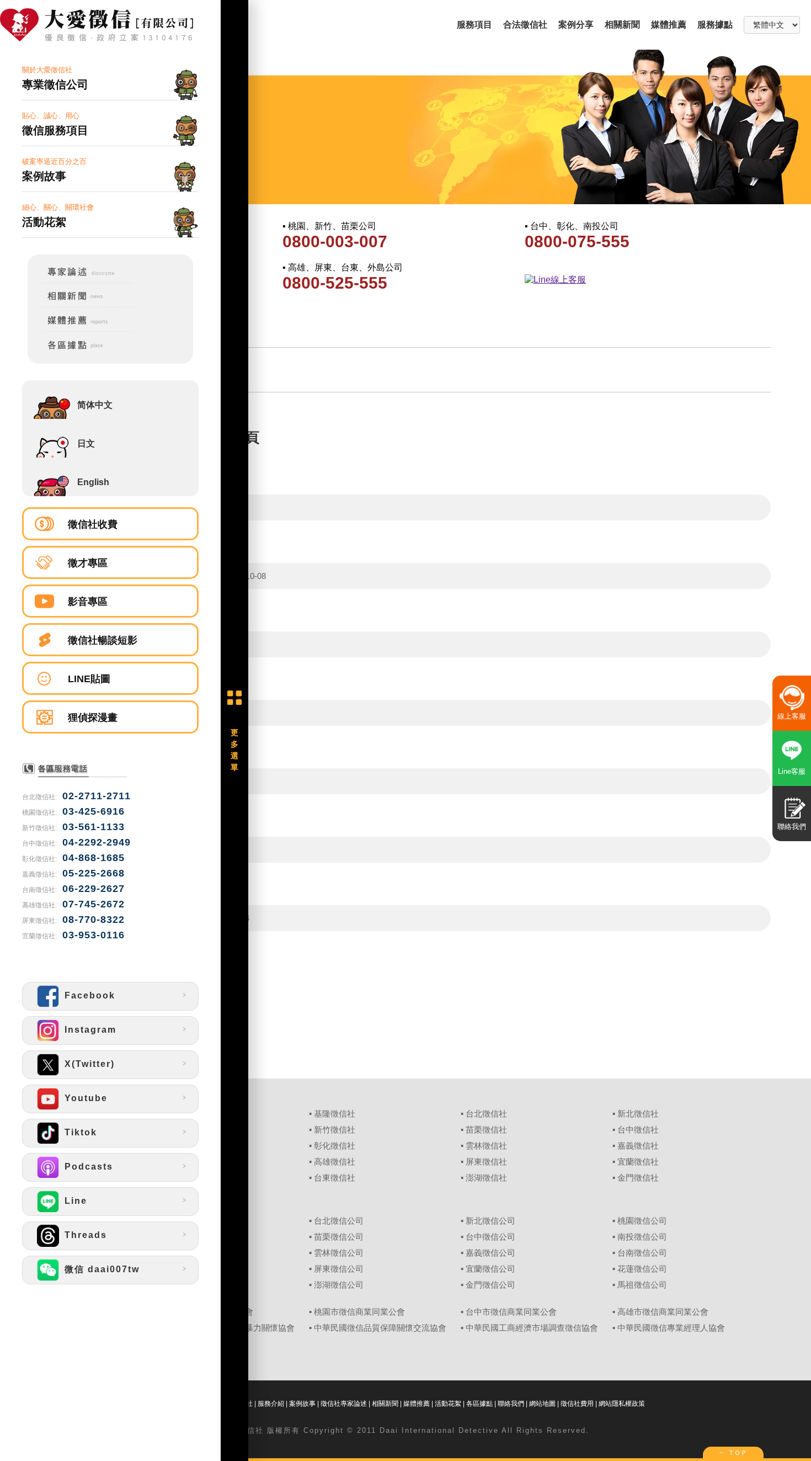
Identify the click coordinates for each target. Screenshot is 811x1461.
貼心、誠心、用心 (55, 123)
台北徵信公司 (339, 1220)
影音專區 (88, 601)
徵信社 (251, 1430)
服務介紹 (271, 1403)
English (93, 482)
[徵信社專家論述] (81, 280)
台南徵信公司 (642, 1253)
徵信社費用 (577, 1403)
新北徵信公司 (490, 1220)
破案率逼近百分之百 (54, 169)
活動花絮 (448, 1403)
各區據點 (479, 1403)
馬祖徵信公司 (642, 1285)
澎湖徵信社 (486, 1177)
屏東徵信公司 (339, 1269)
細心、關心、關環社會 (58, 215)
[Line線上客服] (645, 280)
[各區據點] (81, 351)
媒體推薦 (668, 24)
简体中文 (95, 405)
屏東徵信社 (486, 1161)
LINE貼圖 (89, 678)
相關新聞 (622, 24)
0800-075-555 (577, 241)
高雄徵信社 (334, 1161)
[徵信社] (110, 26)
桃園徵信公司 (642, 1220)
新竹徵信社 (334, 1129)
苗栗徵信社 (486, 1129)
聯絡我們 (511, 1403)
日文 (86, 443)
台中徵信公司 (490, 1236)
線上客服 (791, 716)
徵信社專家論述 (344, 1403)
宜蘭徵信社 (638, 1161)
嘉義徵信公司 (490, 1253)
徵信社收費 (93, 524)
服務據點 (715, 24)
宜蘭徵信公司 (490, 1269)
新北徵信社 (638, 1113)
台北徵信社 (486, 1113)
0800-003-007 (334, 241)
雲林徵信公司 (339, 1253)
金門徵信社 (638, 1177)
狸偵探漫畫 (93, 717)
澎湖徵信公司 (339, 1285)
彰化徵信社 (334, 1145)
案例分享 (576, 24)
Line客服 (791, 771)
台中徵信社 (638, 1129)
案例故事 (302, 1403)
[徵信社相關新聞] (81, 305)
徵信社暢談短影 (102, 640)
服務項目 (474, 24)
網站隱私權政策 (622, 1403)
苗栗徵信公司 (339, 1236)
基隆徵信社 (334, 1113)
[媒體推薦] (81, 329)
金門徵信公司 (490, 1285)
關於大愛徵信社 (55, 78)
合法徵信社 (525, 24)
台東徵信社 (334, 1177)
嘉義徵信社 (638, 1145)
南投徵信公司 (642, 1236)
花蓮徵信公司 (642, 1269)
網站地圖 (542, 1403)
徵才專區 (88, 563)
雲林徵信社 (486, 1145)
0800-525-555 (334, 283)
